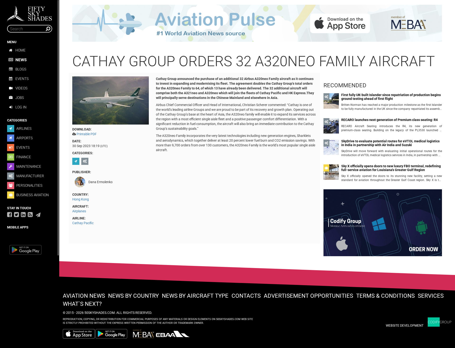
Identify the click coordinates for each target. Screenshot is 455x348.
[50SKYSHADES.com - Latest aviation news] (29, 12)
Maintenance (28, 166)
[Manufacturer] (85, 161)
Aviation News (84, 295)
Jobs (19, 98)
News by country (133, 295)
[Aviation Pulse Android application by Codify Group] (114, 334)
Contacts (246, 295)
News (21, 59)
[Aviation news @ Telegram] (38, 215)
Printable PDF (87, 134)
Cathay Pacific (83, 223)
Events (22, 79)
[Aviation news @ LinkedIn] (23, 214)
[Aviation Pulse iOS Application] (257, 23)
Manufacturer (29, 176)
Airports (24, 138)
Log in (21, 107)
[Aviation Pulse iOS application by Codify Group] (79, 334)
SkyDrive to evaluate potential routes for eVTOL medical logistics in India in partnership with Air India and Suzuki (390, 143)
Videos (21, 88)
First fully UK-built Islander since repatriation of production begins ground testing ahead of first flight (391, 96)
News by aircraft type (195, 295)
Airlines (23, 128)
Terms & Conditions (385, 295)
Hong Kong (80, 199)
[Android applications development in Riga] (382, 225)
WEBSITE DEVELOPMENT (404, 325)
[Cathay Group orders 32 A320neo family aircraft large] (110, 100)
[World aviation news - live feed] (30, 214)
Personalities (28, 185)
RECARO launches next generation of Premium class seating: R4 (389, 120)
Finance (23, 157)
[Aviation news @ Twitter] (16, 214)
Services (431, 295)
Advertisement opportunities (308, 295)
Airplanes (79, 211)
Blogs (20, 69)
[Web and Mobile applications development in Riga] (439, 322)
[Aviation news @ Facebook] (9, 214)
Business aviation (32, 195)
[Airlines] (76, 161)
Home (20, 50)
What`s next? (82, 304)
